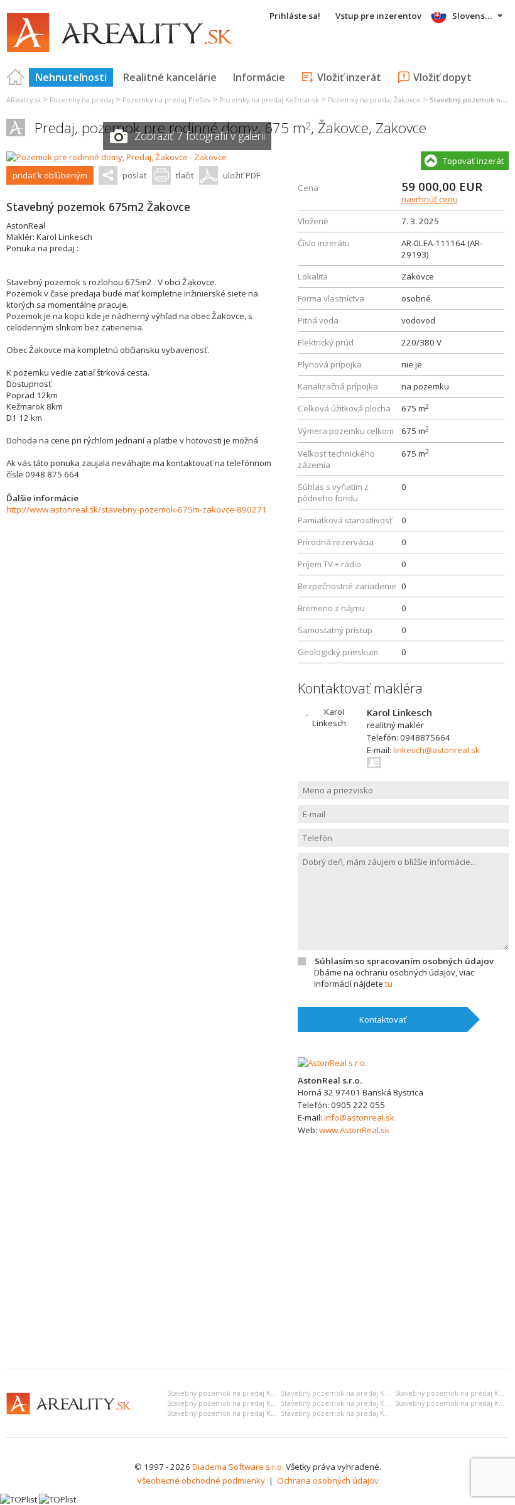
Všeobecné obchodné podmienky (201, 1480)
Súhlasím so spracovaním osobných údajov (404, 961)
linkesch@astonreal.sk (436, 750)
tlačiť (185, 175)
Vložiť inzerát (349, 77)
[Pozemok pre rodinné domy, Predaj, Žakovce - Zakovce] (116, 157)
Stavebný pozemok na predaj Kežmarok (233, 1393)
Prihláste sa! (294, 15)
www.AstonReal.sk (354, 1130)
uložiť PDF (241, 175)
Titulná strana (15, 77)
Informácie (259, 77)
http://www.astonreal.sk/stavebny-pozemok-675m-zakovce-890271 (136, 509)
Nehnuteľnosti (71, 77)
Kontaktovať (382, 1019)
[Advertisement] (257, 1265)
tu (389, 983)
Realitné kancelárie (170, 77)
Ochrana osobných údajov (328, 1480)
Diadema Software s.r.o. (238, 1466)
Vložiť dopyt (442, 77)
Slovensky (473, 15)
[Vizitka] (374, 762)
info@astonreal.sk (359, 1117)
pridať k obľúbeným (50, 175)
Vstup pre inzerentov (378, 15)
